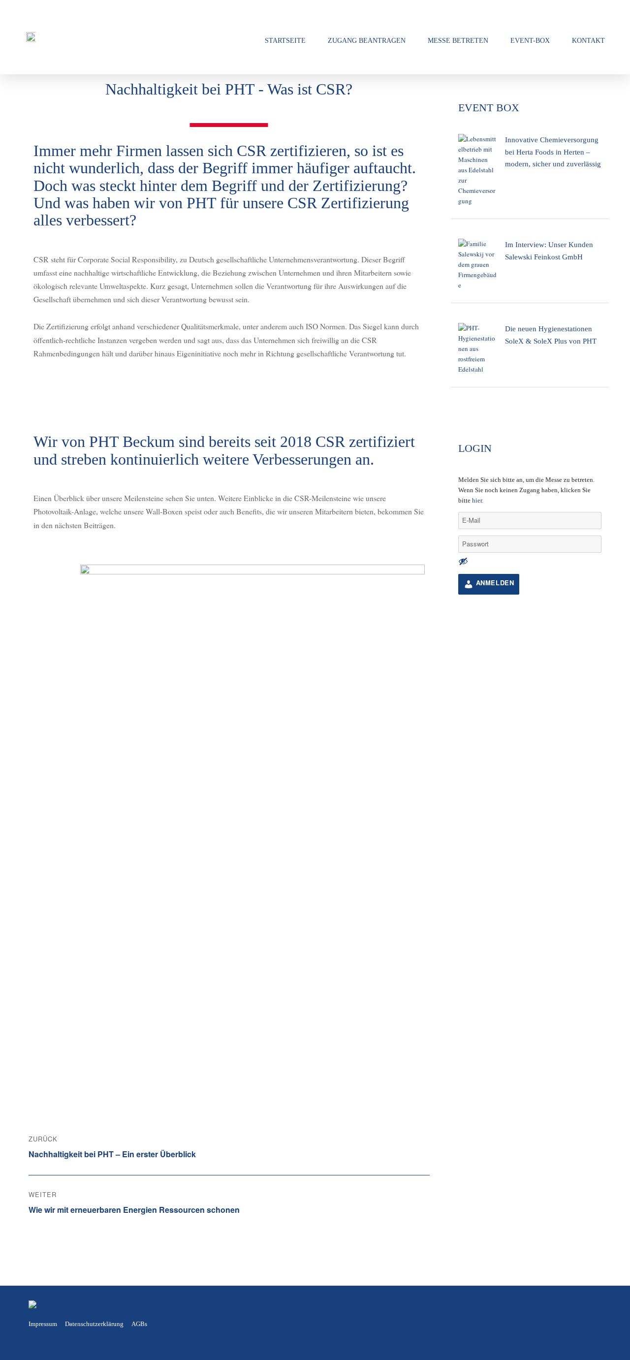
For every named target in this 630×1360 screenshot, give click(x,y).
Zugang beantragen (367, 40)
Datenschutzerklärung (94, 1324)
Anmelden (493, 582)
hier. (477, 500)
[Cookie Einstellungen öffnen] (21, 1347)
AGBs (139, 1324)
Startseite (285, 40)
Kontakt (588, 40)
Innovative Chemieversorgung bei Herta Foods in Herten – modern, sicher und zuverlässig (553, 151)
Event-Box (530, 40)
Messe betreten (458, 40)
